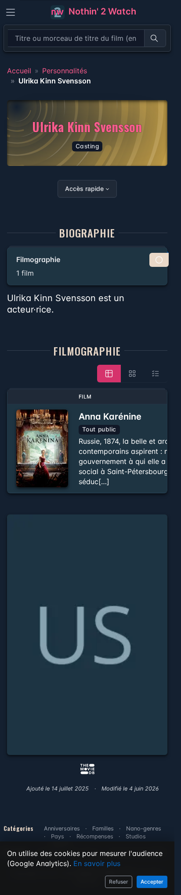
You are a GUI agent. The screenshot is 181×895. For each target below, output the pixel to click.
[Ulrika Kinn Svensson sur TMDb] (87, 768)
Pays (57, 836)
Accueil (19, 70)
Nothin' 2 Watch (101, 11)
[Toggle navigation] (11, 12)
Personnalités (64, 70)
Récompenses (94, 836)
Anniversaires (62, 828)
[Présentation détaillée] (109, 373)
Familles (103, 828)
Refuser (118, 881)
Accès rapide (84, 188)
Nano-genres (143, 828)
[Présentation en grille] (132, 373)
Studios (136, 836)
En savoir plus (96, 863)
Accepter (152, 881)
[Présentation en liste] (155, 373)
